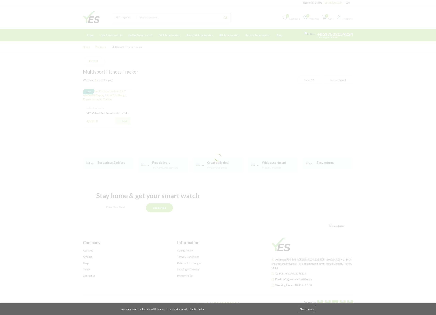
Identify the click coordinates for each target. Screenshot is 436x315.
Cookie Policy (197, 309)
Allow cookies (307, 309)
